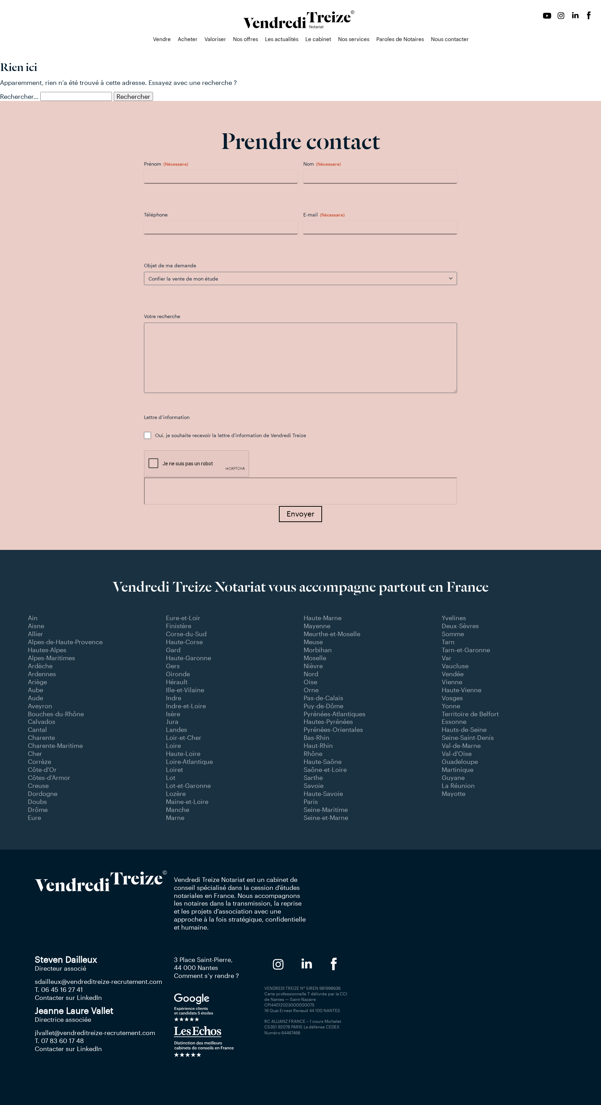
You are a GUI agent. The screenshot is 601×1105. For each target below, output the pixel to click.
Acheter (188, 39)
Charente (41, 737)
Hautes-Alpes (47, 649)
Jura (172, 721)
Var (446, 657)
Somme (453, 633)
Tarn (448, 641)
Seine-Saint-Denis (468, 737)
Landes (176, 729)
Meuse (313, 641)
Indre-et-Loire (186, 705)
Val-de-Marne (461, 745)
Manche (177, 809)
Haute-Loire (183, 753)
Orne (311, 689)
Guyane (453, 777)
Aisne (36, 625)
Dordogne (42, 793)
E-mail (324, 215)
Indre (173, 697)
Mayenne (317, 625)
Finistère (178, 625)
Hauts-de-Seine (464, 729)
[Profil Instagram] (561, 15)
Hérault (176, 681)
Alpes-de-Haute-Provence (65, 641)
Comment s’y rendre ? (206, 975)
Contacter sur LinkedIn (68, 997)
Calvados (41, 721)
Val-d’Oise (457, 753)
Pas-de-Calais (323, 697)
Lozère (176, 793)
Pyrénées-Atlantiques (335, 713)
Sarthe (313, 777)
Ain (33, 617)
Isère (173, 713)
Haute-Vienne (461, 689)
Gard (173, 649)
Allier (35, 633)
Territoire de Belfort (470, 713)
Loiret (174, 769)
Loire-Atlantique (189, 761)
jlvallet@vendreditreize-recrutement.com (95, 1032)
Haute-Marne (323, 617)
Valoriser (215, 39)
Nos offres (245, 39)
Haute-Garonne (188, 657)
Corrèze (39, 761)
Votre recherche (162, 316)
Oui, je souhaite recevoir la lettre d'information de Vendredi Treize (230, 435)
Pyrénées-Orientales (333, 729)
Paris (311, 801)
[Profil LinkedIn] (575, 15)
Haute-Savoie (323, 793)
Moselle (315, 657)
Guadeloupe (460, 761)
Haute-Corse (184, 641)
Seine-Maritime (326, 809)
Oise (310, 681)
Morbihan (318, 649)
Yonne (451, 705)
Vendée (453, 673)
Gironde (178, 673)
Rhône (313, 753)
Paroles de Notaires (400, 39)
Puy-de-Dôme (323, 705)
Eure (34, 817)
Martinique (457, 769)
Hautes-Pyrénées (328, 721)
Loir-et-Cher (183, 737)
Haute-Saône (323, 761)
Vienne (452, 681)
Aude (35, 697)
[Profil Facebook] (589, 15)
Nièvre (313, 665)
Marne (175, 817)
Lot (170, 777)
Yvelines (454, 617)
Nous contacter (450, 39)
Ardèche (40, 665)
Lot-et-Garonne (188, 785)
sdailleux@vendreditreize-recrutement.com (98, 981)
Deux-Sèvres (460, 625)
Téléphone (156, 215)
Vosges (452, 697)
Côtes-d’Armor (49, 777)
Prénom (166, 164)
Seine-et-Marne (326, 817)
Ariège (37, 681)
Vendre (162, 39)
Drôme (38, 809)
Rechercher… (19, 96)
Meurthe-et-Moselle (332, 633)
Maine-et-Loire (187, 801)
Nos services (353, 39)
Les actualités (281, 39)
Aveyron (40, 705)
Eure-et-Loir (183, 617)
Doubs (37, 801)
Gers (173, 665)
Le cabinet (318, 39)
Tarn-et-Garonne (466, 649)
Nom (322, 164)
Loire (173, 745)
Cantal (37, 729)
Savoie (313, 785)
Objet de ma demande (170, 265)
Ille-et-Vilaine (185, 689)
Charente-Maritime (55, 745)
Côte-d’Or (42, 769)
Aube (35, 689)
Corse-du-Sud (186, 633)
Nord (311, 673)
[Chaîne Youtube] (547, 15)
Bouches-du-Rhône (56, 713)
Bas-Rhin (316, 737)
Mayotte (453, 793)
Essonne (454, 721)
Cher (35, 753)
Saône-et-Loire (325, 769)
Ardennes (42, 673)
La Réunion (458, 785)
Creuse (38, 785)
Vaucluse (455, 665)
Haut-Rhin (318, 745)
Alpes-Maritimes (51, 657)
